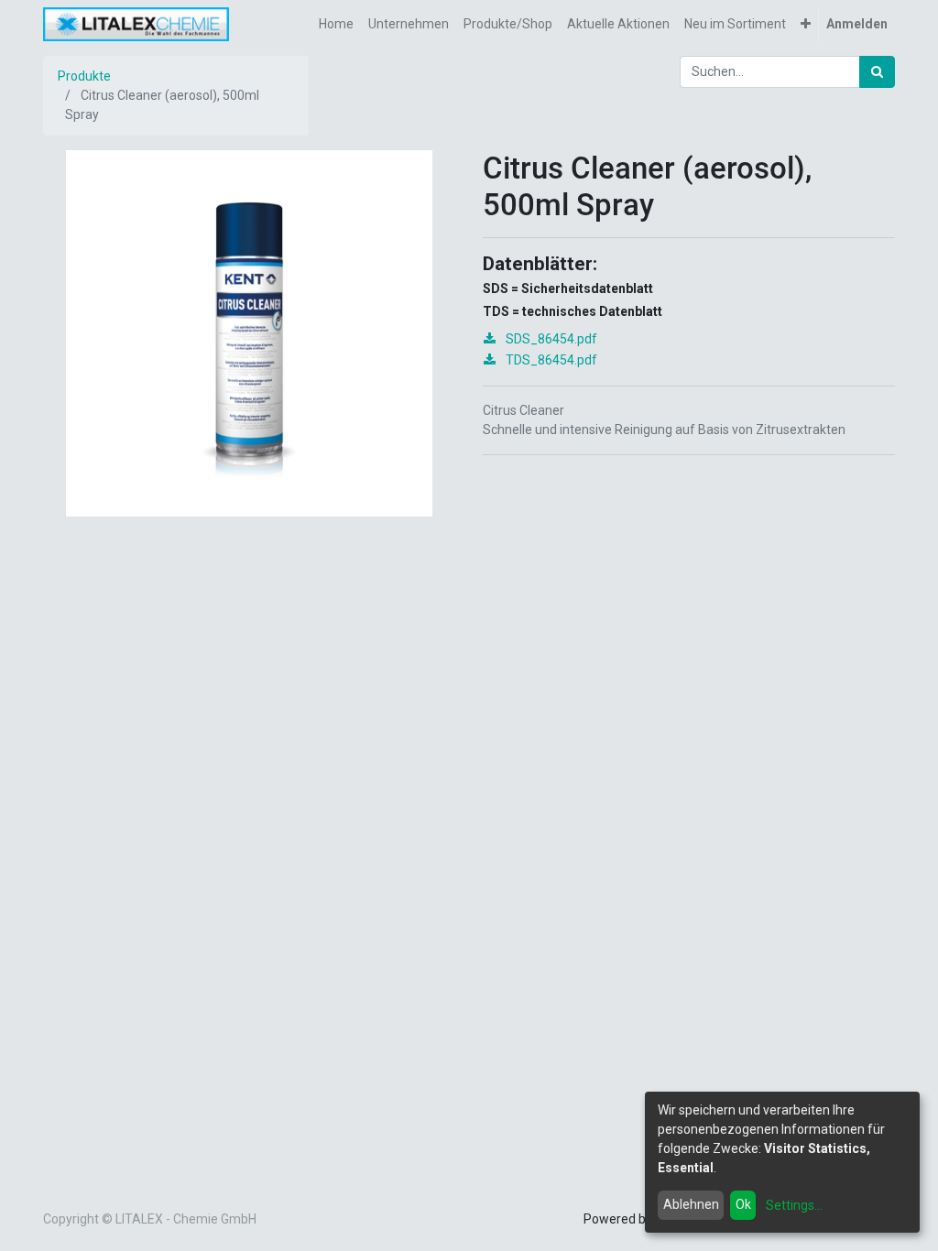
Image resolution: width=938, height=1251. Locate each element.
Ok (743, 1204)
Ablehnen (691, 1204)
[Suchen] (877, 72)
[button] (805, 24)
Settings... (794, 1205)
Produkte (84, 76)
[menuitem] (336, 24)
